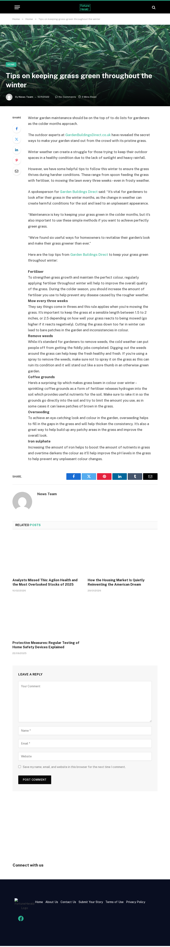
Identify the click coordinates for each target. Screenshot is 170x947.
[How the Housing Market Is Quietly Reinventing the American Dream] (123, 555)
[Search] (153, 7)
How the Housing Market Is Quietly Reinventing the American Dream (116, 582)
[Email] (16, 171)
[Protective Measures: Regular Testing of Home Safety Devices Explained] (47, 617)
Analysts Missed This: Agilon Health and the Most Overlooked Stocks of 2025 (45, 582)
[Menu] (17, 7)
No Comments (67, 96)
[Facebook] (16, 128)
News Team (26, 96)
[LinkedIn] (16, 150)
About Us (51, 902)
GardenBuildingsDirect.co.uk (88, 135)
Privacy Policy (135, 902)
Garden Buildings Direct (79, 192)
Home (11, 64)
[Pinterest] (16, 160)
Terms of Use (114, 902)
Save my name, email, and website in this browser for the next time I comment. (74, 767)
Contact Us (69, 902)
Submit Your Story (90, 902)
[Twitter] (16, 139)
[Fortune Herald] (85, 7)
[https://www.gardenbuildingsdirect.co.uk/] (64, 135)
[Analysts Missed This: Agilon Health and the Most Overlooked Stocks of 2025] (47, 555)
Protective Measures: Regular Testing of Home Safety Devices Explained (45, 645)
